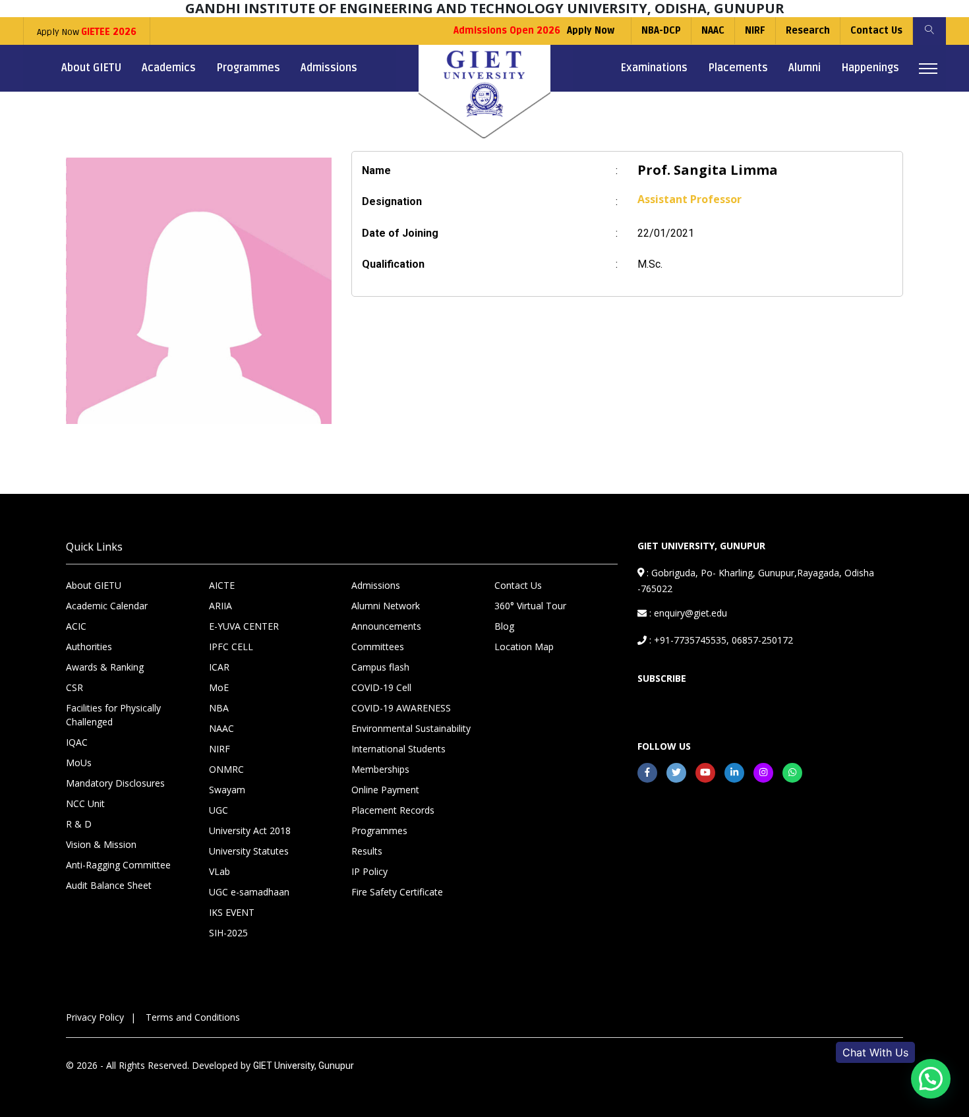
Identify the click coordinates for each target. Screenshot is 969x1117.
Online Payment (385, 789)
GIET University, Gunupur (303, 1065)
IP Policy (369, 871)
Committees (377, 646)
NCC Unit (85, 803)
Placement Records (392, 810)
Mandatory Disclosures (115, 783)
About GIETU (91, 68)
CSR (74, 687)
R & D (79, 824)
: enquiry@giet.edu (687, 613)
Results (366, 851)
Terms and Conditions (193, 1017)
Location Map (524, 646)
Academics (169, 68)
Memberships (380, 769)
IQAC (77, 742)
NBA (219, 708)
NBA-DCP (661, 30)
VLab (219, 871)
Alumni (804, 68)
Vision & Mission (101, 844)
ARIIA (220, 605)
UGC (218, 810)
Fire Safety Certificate (397, 892)
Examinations (654, 68)
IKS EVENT (231, 912)
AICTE (222, 585)
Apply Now (86, 32)
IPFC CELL (231, 646)
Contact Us (876, 30)
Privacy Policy (95, 1017)
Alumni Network (385, 605)
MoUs (79, 762)
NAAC (712, 30)
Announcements (386, 626)
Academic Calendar (107, 605)
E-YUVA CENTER (244, 626)
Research (808, 30)
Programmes (248, 68)
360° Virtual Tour (530, 605)
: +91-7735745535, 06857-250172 (720, 640)
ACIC (76, 626)
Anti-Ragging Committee (118, 865)
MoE (219, 687)
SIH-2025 (228, 932)
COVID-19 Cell (381, 687)
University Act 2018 (250, 830)
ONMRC (226, 769)
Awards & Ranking (105, 667)
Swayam (227, 789)
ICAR (219, 667)
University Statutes (249, 851)
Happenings (870, 68)
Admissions (329, 68)
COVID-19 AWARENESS (401, 708)
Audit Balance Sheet (109, 885)
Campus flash (380, 667)
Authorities (89, 646)
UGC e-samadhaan (249, 892)
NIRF (755, 30)
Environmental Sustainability (411, 728)
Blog (504, 626)
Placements (738, 68)
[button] (931, 1079)
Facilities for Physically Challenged (113, 715)
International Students (398, 748)
